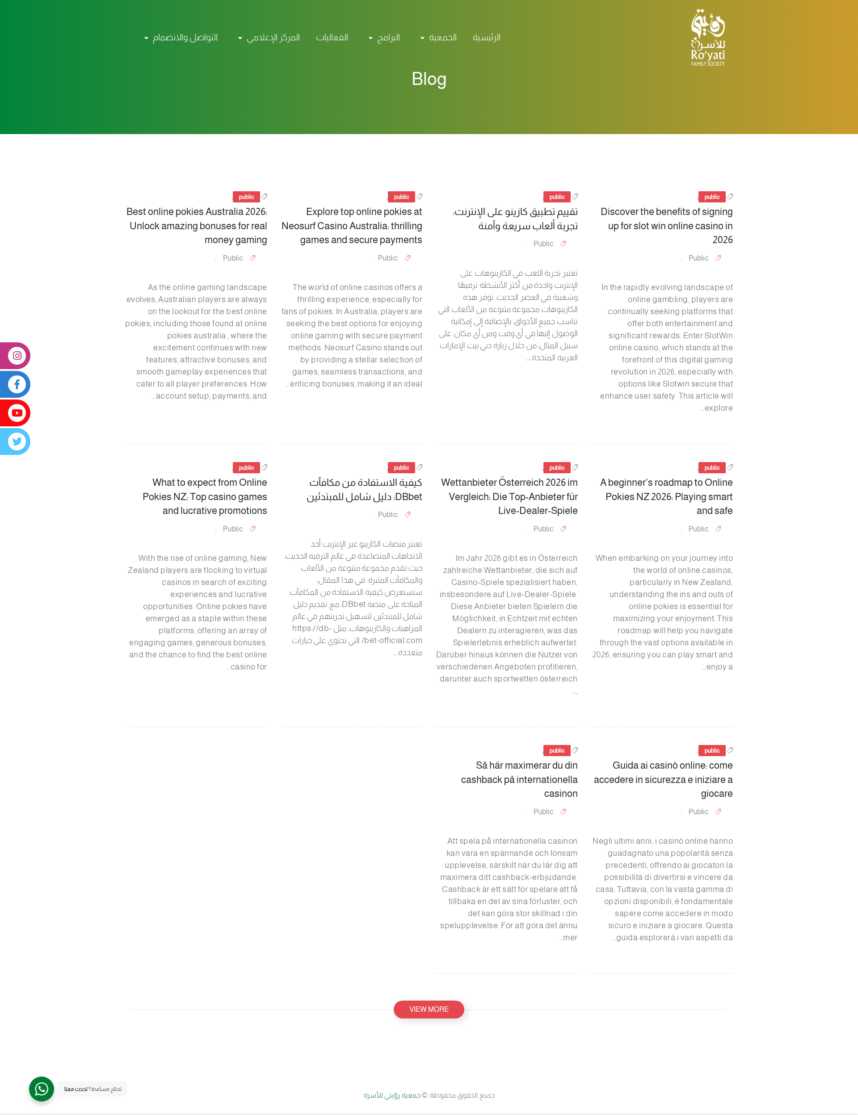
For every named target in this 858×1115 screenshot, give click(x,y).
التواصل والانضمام (185, 37)
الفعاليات (332, 37)
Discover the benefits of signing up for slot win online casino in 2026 (667, 225)
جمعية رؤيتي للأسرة (393, 1095)
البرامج (388, 37)
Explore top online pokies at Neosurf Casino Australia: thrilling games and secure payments (352, 225)
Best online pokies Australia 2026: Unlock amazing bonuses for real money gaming (196, 225)
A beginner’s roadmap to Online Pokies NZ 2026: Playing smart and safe (666, 496)
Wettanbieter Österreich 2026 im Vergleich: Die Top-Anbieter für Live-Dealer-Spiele (509, 496)
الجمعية (443, 37)
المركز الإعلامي (273, 37)
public (712, 197)
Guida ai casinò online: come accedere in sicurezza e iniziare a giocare (663, 779)
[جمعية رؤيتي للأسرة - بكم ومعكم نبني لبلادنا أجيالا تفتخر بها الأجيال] (703, 37)
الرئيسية (486, 37)
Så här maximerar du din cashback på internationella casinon (519, 779)
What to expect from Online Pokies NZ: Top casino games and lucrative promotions (205, 496)
